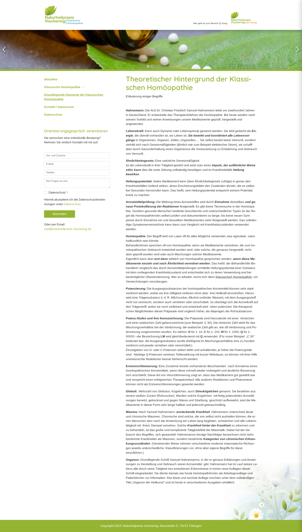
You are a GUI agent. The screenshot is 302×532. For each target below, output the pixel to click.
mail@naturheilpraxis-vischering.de (67, 229)
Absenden (60, 214)
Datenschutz (72, 204)
